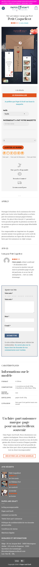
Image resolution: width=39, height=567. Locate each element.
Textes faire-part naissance (12, 519)
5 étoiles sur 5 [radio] (28, 296)
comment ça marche (9, 515)
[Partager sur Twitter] (11, 153)
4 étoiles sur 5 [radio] (20, 296)
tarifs (5, 110)
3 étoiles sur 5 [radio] (13, 296)
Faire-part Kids (31, 157)
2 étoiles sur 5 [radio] (9, 296)
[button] (3, 8)
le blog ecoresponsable (10, 507)
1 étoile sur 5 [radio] (5, 296)
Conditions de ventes (10, 529)
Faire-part (5, 157)
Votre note (9, 293)
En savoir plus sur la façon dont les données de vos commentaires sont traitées (17, 347)
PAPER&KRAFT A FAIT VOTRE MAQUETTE (19, 120)
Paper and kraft (7, 511)
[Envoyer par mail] (15, 153)
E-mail (7, 326)
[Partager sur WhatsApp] (4, 153)
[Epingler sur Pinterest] (18, 153)
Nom (7, 316)
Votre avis (9, 299)
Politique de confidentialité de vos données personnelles (18, 523)
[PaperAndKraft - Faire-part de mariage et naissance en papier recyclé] (19, 8)
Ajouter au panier (13, 147)
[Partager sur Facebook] (8, 153)
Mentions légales (8, 533)
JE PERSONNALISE (19, 95)
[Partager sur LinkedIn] (22, 153)
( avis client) (23, 23)
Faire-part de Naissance (18, 157)
